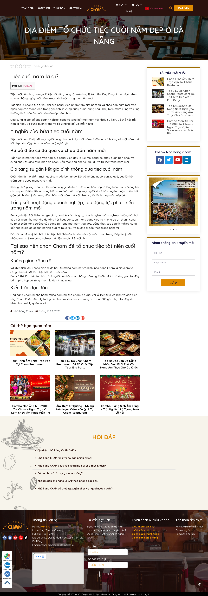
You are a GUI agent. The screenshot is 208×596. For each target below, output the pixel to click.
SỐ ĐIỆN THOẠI (97, 559)
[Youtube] (178, 160)
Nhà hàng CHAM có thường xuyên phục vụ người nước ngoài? (75, 488)
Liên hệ (128, 11)
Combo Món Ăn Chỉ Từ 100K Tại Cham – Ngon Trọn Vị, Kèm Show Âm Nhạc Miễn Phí (30, 409)
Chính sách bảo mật (144, 530)
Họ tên (92, 546)
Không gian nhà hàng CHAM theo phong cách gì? (68, 480)
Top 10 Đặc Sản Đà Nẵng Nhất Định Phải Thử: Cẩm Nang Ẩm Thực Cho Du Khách (119, 364)
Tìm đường (7, 560)
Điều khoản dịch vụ (143, 526)
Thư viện (118, 4)
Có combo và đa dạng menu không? (60, 473)
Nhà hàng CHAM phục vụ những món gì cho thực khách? (72, 465)
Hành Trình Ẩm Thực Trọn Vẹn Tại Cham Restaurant (30, 362)
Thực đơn (59, 8)
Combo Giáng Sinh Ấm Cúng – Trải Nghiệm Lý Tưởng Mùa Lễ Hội (120, 409)
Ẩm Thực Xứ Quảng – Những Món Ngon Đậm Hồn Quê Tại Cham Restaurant (75, 409)
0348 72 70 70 (49, 526)
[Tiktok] (26, 537)
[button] (171, 8)
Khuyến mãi (75, 8)
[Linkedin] (186, 160)
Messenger (7, 578)
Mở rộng (27, 85)
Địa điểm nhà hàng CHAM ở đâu (57, 450)
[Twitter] (169, 160)
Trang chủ (27, 8)
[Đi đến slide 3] (176, 229)
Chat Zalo (7, 569)
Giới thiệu (44, 8)
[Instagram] (21, 537)
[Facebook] (160, 160)
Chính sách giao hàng (145, 537)
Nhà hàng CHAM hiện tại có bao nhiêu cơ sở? (65, 458)
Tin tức (134, 4)
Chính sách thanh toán (145, 533)
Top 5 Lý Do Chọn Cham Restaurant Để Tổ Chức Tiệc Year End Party (75, 364)
